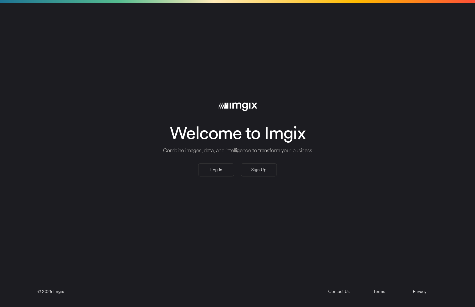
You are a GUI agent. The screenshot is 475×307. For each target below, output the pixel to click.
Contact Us (339, 291)
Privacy (420, 291)
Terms (379, 291)
